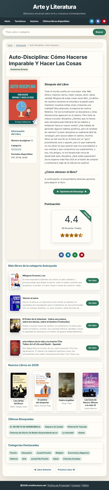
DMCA (85, 485)
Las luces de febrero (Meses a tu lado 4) (90, 402)
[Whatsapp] (74, 254)
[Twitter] (91, 21)
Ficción (13, 453)
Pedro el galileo (66, 400)
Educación (27, 453)
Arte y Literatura (54, 6)
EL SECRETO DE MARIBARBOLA (25, 426)
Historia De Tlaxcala (77, 426)
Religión (60, 453)
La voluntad (68, 432)
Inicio (7, 21)
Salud (56, 459)
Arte (24, 459)
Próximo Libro (65, 469)
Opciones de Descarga (71, 191)
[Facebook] (97, 21)
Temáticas (20, 21)
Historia (14, 459)
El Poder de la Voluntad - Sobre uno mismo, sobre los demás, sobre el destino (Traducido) (46, 320)
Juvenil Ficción (43, 453)
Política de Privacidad (59, 485)
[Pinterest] (104, 21)
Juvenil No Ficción (40, 459)
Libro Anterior (44, 469)
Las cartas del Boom (19, 402)
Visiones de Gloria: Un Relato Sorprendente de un (34, 432)
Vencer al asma (30, 298)
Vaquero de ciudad (54, 426)
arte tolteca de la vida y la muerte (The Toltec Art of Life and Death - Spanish (42, 343)
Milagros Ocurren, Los (34, 275)
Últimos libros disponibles (56, 21)
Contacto (75, 485)
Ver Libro (92, 280)
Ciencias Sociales (71, 459)
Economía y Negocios (78, 453)
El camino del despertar (42, 401)
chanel (81, 432)
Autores (34, 21)
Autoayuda (21, 45)
